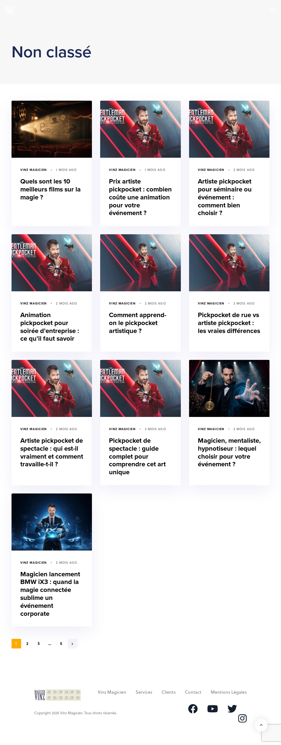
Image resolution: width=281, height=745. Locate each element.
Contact (193, 692)
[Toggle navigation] (231, 10)
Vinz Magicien (33, 170)
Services (144, 692)
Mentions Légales (229, 692)
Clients (169, 692)
